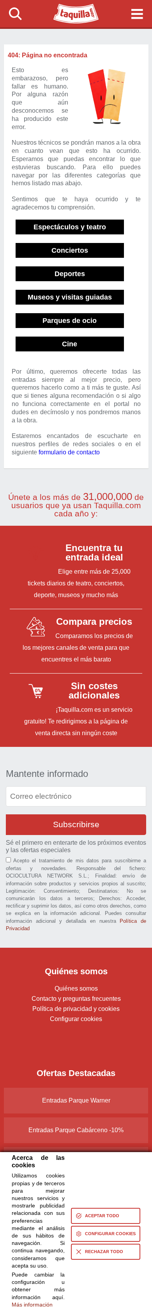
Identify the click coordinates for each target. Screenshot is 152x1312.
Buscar (15, 13)
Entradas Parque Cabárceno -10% (76, 1130)
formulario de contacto (69, 452)
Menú (136, 13)
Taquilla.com (70, 7)
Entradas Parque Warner (76, 1100)
